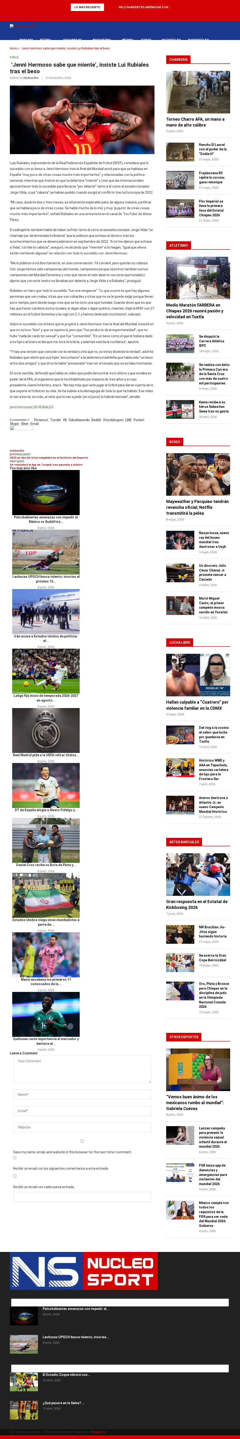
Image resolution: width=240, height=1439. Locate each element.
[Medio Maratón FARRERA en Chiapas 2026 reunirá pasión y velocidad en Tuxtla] (198, 278)
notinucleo (31, 78)
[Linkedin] (117, 15)
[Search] (227, 40)
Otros (146, 40)
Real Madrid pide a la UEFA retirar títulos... (46, 755)
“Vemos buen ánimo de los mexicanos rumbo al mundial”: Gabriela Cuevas (195, 1102)
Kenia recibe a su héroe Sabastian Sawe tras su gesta (214, 406)
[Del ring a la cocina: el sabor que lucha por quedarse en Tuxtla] (180, 735)
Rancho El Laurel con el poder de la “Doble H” (213, 149)
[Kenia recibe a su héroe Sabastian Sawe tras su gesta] (180, 409)
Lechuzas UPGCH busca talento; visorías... (76, 1337)
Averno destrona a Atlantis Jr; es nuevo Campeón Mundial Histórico (213, 805)
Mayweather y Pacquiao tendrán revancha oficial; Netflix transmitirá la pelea (197, 507)
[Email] (27, 1295)
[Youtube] (129, 15)
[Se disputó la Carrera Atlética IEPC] (180, 343)
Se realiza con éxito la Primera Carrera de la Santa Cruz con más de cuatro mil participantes (214, 374)
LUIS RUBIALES (42, 407)
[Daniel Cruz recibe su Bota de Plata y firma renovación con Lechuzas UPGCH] (46, 840)
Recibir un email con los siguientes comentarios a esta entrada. (61, 1168)
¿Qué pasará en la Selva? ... (64, 1403)
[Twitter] (111, 15)
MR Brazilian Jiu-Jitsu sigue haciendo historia (213, 931)
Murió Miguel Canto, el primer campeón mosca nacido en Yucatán (213, 605)
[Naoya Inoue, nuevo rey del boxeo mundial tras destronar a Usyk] (180, 540)
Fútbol (45, 40)
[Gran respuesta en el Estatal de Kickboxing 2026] (198, 874)
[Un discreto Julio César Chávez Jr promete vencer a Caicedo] (180, 573)
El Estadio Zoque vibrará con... (66, 1375)
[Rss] (135, 15)
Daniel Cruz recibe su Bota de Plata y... (46, 865)
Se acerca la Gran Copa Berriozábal (212, 958)
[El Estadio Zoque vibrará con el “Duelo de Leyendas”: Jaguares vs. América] (24, 1382)
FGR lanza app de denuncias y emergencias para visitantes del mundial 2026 (213, 1175)
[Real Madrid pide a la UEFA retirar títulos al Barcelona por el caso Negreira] (46, 730)
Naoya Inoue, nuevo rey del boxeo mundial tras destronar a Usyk (214, 540)
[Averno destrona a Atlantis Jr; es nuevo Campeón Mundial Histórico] (180, 805)
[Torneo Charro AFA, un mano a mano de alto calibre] (198, 92)
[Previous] (108, 7)
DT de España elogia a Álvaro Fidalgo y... (46, 810)
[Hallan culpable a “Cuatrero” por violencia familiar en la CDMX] (198, 675)
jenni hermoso (20, 407)
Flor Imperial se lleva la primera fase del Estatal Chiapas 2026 (211, 208)
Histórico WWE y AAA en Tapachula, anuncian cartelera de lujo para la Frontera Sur (213, 770)
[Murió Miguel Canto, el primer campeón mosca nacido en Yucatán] (180, 605)
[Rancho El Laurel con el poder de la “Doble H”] (180, 152)
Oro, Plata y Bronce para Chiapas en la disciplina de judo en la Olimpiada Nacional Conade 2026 (214, 995)
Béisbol (128, 40)
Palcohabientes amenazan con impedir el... (76, 1309)
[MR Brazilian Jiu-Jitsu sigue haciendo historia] (180, 934)
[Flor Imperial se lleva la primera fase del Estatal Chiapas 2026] (180, 208)
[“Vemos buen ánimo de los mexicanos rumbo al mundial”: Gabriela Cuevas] (198, 1070)
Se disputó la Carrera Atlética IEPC (211, 341)
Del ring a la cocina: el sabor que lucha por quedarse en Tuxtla (214, 734)
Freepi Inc (99, 1432)
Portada (26, 40)
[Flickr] (123, 15)
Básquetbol (102, 40)
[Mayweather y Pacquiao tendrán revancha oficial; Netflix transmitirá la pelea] (198, 474)
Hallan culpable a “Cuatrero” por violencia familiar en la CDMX (197, 705)
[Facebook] (105, 15)
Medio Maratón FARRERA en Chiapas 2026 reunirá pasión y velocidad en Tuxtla (194, 311)
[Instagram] (18, 1295)
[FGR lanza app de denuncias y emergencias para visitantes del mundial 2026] (180, 1172)
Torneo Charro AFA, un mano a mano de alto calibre (195, 122)
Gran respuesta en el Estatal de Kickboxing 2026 (197, 904)
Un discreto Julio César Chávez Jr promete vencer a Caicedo (212, 572)
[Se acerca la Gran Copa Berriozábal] (180, 962)
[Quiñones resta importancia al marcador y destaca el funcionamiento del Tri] (46, 1014)
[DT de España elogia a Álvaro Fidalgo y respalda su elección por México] (46, 785)
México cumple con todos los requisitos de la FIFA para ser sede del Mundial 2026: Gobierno (214, 1214)
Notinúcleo (171, 40)
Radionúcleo (198, 40)
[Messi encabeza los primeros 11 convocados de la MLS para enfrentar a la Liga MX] (46, 954)
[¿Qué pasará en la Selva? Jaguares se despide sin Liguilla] (24, 1410)
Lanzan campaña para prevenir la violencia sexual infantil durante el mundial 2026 (213, 1137)
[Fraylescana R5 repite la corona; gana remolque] (180, 180)
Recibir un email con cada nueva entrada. (44, 1187)
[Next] (114, 7)
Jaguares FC (72, 40)
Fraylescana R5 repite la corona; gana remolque (212, 177)
